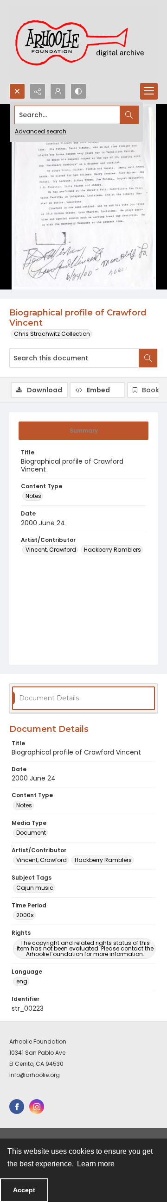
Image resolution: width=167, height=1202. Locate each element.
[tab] (83, 431)
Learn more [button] (96, 1164)
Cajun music (34, 888)
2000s (25, 915)
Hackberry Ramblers (112, 550)
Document (31, 833)
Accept (24, 1190)
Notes (33, 496)
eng (21, 981)
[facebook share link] (16, 1106)
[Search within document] (148, 358)
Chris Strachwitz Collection (52, 334)
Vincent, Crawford (51, 550)
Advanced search (40, 131)
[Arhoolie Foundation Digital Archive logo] (83, 42)
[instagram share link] (36, 1106)
